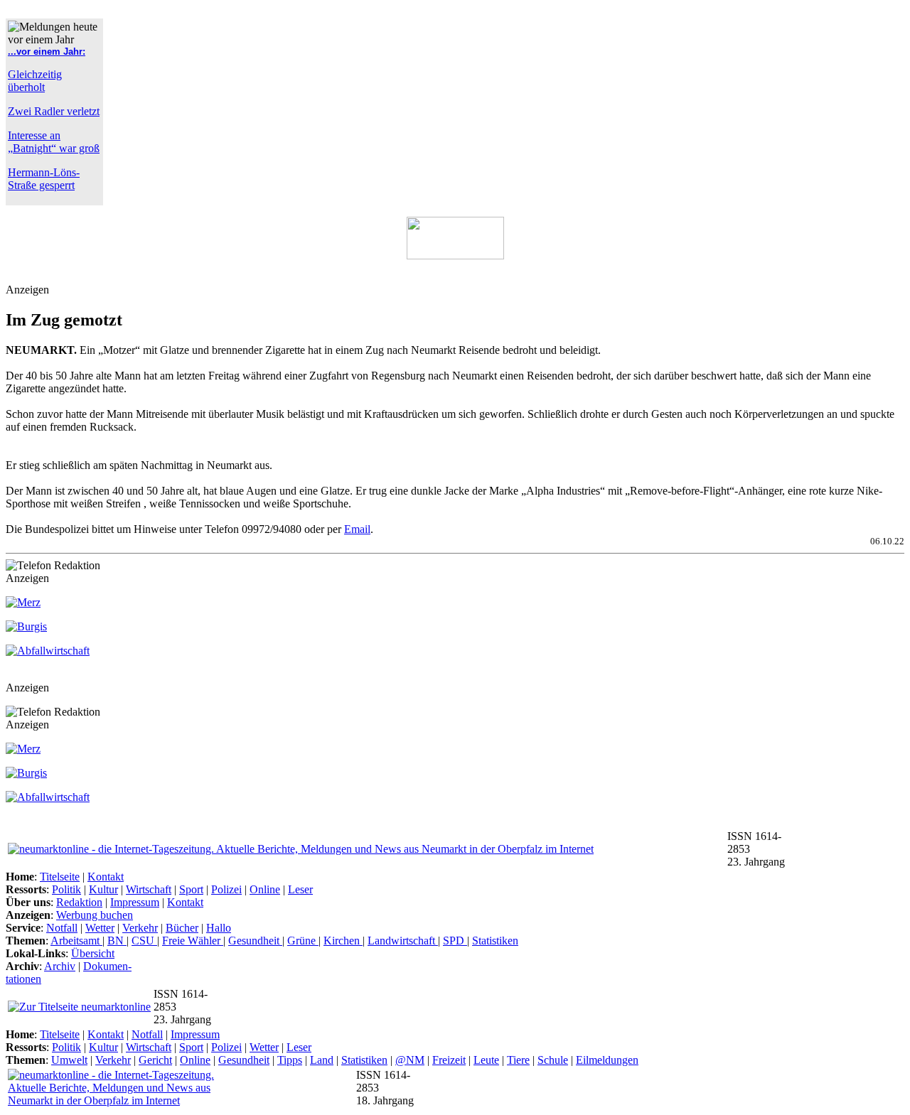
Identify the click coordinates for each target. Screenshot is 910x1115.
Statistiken (495, 940)
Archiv (59, 966)
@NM (409, 1060)
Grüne (302, 940)
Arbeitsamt (76, 940)
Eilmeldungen (607, 1060)
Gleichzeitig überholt (35, 80)
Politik (66, 889)
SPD (455, 940)
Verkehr (140, 928)
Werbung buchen (94, 915)
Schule (552, 1060)
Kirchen (343, 940)
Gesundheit (255, 940)
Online (265, 889)
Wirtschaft (148, 889)
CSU (144, 940)
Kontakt (105, 877)
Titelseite (60, 877)
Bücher (182, 928)
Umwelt (69, 1060)
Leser (300, 889)
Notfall (61, 928)
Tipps (289, 1060)
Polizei (226, 889)
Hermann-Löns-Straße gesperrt (44, 178)
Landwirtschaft (403, 940)
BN (117, 940)
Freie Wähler (192, 940)
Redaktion (79, 902)
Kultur (103, 889)
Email (357, 529)
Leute (486, 1060)
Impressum (134, 902)
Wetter (99, 928)
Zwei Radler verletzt (54, 111)
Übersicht (92, 953)
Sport (191, 889)
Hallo (218, 928)
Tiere (518, 1060)
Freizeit (449, 1060)
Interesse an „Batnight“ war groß (54, 141)
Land (321, 1060)
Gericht (155, 1060)
